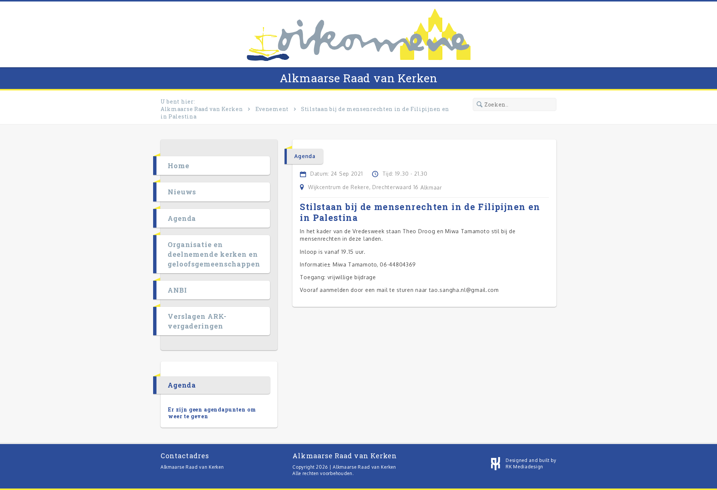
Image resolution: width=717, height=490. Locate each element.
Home (178, 165)
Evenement (272, 109)
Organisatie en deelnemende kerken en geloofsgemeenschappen (214, 254)
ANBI (177, 290)
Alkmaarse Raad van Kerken (359, 78)
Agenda (182, 218)
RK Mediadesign (524, 466)
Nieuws (182, 191)
